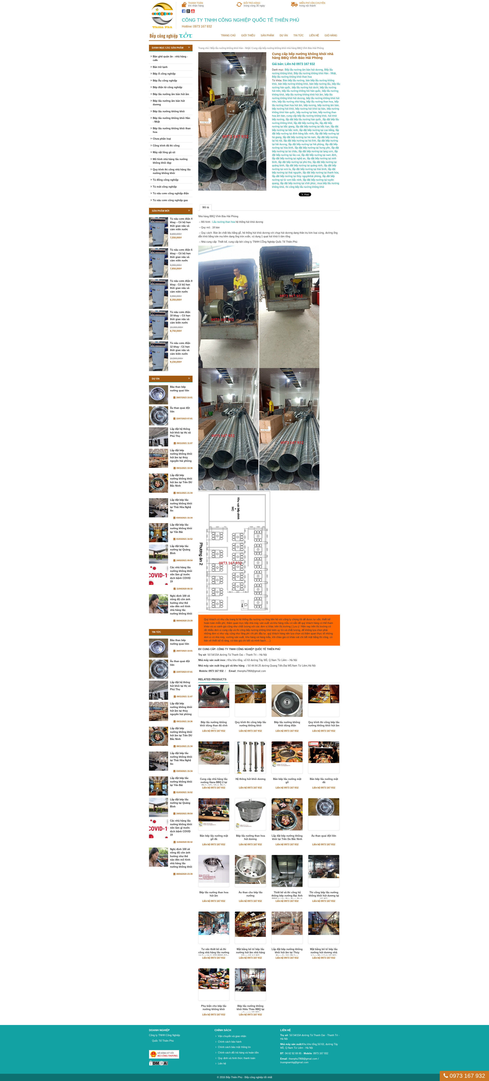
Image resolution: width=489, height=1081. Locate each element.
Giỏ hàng (331, 35)
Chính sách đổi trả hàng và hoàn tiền (238, 1052)
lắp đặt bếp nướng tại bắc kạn (312, 126)
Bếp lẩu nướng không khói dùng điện (287, 724)
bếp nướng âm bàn (328, 105)
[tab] (206, 207)
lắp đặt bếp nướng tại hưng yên (312, 147)
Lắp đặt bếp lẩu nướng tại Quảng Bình (180, 550)
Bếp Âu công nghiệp (165, 80)
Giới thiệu (248, 35)
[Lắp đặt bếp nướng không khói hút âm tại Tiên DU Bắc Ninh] (158, 483)
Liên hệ (314, 35)
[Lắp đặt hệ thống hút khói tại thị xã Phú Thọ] (158, 436)
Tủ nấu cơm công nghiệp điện (171, 193)
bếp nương (310, 105)
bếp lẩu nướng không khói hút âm (304, 94)
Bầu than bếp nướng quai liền (179, 388)
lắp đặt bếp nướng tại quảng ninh (304, 165)
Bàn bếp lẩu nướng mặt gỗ (287, 781)
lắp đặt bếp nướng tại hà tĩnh (300, 140)
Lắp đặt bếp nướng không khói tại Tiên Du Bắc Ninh (287, 837)
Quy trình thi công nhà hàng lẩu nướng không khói (172, 171)
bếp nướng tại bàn (306, 112)
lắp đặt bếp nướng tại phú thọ (294, 162)
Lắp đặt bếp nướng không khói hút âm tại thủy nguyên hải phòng (181, 455)
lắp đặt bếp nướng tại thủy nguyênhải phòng (296, 176)
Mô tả (205, 207)
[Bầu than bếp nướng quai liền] (158, 394)
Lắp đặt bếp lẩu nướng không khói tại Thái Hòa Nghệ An (181, 505)
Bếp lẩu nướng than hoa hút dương (250, 837)
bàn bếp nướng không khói (293, 83)
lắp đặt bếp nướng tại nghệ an (288, 158)
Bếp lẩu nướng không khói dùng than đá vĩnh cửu (213, 725)
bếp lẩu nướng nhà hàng (291, 101)
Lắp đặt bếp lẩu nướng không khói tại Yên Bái (181, 528)
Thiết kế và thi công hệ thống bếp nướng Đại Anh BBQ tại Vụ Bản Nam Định (287, 895)
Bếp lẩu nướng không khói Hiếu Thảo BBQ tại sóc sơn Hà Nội (250, 1009)
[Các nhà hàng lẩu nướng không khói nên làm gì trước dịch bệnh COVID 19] (158, 575)
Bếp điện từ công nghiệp (167, 87)
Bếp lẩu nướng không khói (169, 111)
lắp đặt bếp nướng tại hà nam (299, 137)
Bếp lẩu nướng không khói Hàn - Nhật (230, 48)
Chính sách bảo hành (229, 1041)
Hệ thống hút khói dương (251, 779)
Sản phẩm (267, 35)
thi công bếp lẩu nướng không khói (305, 186)
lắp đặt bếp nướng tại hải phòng (306, 144)
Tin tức (298, 35)
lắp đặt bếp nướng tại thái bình (309, 169)
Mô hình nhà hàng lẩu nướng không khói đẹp (170, 161)
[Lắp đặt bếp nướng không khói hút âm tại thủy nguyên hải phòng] (158, 458)
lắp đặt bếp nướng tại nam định (318, 155)
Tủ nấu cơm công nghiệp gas (170, 200)
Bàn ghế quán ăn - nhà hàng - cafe (170, 58)
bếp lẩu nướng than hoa (319, 101)
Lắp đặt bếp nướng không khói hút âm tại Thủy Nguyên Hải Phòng (287, 952)
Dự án (284, 35)
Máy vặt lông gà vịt (164, 152)
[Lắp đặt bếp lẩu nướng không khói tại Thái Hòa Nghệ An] (158, 507)
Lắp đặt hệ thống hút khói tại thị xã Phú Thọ (180, 432)
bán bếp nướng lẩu (319, 83)
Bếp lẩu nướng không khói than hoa (292, 76)
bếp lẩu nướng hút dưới (305, 87)
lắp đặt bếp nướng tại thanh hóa (320, 172)
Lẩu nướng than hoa (223, 221)
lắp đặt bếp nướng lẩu (306, 123)
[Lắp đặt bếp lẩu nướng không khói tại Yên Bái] (158, 532)
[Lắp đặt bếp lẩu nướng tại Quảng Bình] (158, 554)
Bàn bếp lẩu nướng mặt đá (324, 781)
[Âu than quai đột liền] (158, 415)
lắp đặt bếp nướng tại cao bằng (316, 130)
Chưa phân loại (162, 138)
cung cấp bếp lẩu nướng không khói (306, 115)
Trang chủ (228, 35)
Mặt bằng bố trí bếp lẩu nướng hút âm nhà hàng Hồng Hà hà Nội (250, 952)
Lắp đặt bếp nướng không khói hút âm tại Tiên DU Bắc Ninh (181, 480)
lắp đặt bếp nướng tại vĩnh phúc (298, 183)
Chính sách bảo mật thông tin (234, 1047)
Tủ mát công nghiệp (165, 186)
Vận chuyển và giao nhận (232, 1036)
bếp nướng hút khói (283, 108)
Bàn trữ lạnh (160, 67)
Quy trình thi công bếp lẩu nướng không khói (250, 724)
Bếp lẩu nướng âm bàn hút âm (171, 94)
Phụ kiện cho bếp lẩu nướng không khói (213, 1008)
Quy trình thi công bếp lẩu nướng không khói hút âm (323, 724)
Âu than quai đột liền (323, 835)
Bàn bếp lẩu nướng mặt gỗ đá (214, 837)
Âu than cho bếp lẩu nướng (250, 894)
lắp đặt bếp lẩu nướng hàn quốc (303, 119)
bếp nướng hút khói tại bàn (310, 108)
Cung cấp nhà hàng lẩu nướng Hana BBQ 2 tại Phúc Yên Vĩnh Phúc (213, 782)
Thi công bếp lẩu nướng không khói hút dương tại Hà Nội (324, 895)
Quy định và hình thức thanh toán (236, 1058)
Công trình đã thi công (166, 145)
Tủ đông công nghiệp (165, 179)
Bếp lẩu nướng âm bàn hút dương (304, 69)
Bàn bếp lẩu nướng (293, 80)
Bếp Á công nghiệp (164, 73)
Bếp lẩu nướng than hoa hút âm (213, 894)
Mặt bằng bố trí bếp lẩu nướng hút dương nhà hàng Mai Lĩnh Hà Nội (324, 952)
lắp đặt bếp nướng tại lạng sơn (316, 151)
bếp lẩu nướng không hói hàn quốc (301, 90)
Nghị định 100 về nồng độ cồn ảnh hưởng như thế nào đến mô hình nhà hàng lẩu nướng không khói (181, 604)
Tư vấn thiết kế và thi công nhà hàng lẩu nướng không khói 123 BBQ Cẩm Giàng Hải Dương (213, 954)
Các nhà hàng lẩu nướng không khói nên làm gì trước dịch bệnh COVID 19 (181, 574)
